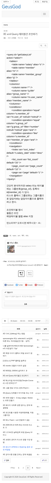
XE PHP (37, 321)
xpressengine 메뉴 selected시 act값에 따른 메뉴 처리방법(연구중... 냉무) (17, 339)
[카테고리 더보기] (46, 321)
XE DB (30, 321)
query (14, 235)
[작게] (45, 46)
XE (10, 235)
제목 (18, 329)
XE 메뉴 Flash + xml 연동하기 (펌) (16, 420)
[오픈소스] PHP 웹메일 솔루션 (14, 361)
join (19, 235)
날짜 (45, 329)
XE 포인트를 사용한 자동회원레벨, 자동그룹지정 (18, 414)
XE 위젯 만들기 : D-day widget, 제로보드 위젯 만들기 (18, 399)
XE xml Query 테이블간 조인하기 (20, 34)
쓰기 (45, 460)
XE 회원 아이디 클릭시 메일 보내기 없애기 (17, 354)
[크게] (41, 46)
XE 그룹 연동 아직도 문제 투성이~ (16, 388)
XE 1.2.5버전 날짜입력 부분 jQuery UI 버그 (17, 433)
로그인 (37, 1)
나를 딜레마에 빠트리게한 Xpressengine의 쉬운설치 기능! (18, 347)
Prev (13, 468)
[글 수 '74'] (5, 320)
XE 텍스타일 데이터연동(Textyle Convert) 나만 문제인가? (18, 381)
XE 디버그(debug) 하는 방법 (14, 334)
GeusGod (11, 6)
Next (38, 468)
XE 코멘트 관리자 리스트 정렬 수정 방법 (17, 441)
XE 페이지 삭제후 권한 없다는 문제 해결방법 (17, 406)
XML (27, 235)
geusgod (38, 333)
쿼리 (23, 235)
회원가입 (45, 1)
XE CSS (22, 321)
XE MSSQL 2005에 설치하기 (14, 371)
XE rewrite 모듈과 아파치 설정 (14, 366)
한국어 (5, 1)
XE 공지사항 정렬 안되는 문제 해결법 (17, 454)
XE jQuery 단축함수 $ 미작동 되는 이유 (18, 393)
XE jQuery (14, 321)
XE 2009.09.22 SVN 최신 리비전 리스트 (17, 426)
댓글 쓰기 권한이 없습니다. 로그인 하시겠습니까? (20, 296)
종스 (5, 38)
